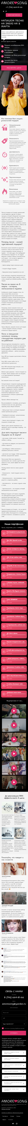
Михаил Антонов (6, 1109)
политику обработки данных (17, 1028)
